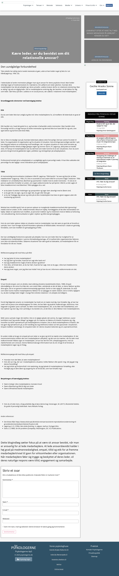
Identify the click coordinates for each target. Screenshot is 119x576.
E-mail (5, 510)
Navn (5, 502)
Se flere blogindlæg (101, 174)
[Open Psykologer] (33, 5)
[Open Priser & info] (96, 5)
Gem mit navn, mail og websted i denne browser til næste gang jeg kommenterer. (34, 527)
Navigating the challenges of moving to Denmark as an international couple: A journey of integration (107, 158)
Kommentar (8, 480)
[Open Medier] (71, 5)
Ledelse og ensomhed (101, 60)
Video (90, 194)
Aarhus (59, 564)
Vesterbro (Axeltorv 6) (59, 559)
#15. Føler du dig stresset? (106, 182)
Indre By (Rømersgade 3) (59, 555)
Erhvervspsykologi (40, 49)
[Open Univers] (82, 5)
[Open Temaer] (43, 5)
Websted (6, 519)
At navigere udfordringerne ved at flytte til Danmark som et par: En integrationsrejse (107, 140)
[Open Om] (104, 5)
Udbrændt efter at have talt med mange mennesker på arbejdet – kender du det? (101, 33)
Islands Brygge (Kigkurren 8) (58, 550)
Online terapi (58, 569)
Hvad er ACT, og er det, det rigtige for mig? (106, 125)
